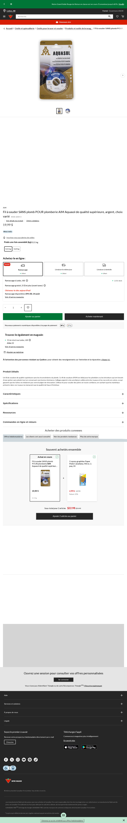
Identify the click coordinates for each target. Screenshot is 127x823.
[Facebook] (6, 760)
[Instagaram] (18, 760)
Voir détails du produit (14, 221)
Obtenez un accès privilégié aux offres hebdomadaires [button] (62, 821)
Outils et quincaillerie (24, 28)
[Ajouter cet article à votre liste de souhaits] (28, 307)
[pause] (11, 4)
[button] (109, 16)
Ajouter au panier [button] (32, 316)
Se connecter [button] (63, 680)
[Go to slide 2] (68, 111)
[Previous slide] (4, 4)
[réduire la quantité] (21, 307)
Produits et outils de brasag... (78, 28)
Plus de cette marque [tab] (89, 437)
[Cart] (123, 16)
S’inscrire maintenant (93, 686)
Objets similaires (32, 221)
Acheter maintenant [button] (94, 316)
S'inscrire (10, 742)
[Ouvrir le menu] (4, 16)
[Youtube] (24, 760)
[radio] (8, 249)
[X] (12, 760)
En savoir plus (69, 740)
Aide (6, 695)
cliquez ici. (105, 359)
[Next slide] (123, 4)
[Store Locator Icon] (4, 10)
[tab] (22, 269)
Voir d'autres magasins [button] (14, 297)
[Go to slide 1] (59, 111)
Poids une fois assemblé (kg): (18, 242)
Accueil (9, 28)
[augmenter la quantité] (5, 307)
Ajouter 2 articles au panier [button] (64, 516)
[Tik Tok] (36, 760)
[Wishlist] (117, 16)
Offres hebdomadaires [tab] (13, 437)
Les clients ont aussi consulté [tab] (38, 437)
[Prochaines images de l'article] (123, 75)
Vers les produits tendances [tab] (65, 437)
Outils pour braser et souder (50, 28)
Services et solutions (12, 704)
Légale (6, 721)
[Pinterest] (30, 760)
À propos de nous (11, 712)
